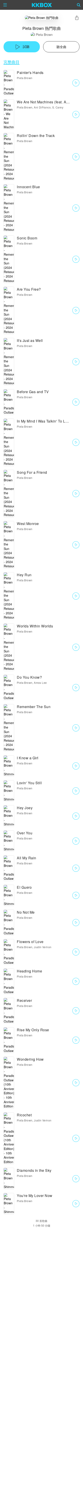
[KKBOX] (41, 5)
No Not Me (26, 912)
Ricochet (24, 1114)
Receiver (24, 1000)
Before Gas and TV (33, 391)
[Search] (78, 5)
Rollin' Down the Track (36, 135)
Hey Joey (25, 807)
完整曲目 (11, 62)
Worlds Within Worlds (35, 626)
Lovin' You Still (29, 782)
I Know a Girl (28, 757)
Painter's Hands (30, 72)
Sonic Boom (27, 238)
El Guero (24, 887)
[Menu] (5, 5)
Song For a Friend (32, 472)
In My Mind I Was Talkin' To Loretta (46, 421)
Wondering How (30, 1059)
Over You (24, 832)
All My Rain (26, 857)
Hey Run (24, 574)
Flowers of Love (30, 941)
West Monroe (28, 523)
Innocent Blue (28, 186)
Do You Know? (29, 677)
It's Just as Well (30, 340)
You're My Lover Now (34, 1195)
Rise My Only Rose (33, 1029)
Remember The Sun (33, 706)
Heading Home (29, 971)
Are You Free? (29, 289)
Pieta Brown (44, 34)
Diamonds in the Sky (34, 1170)
